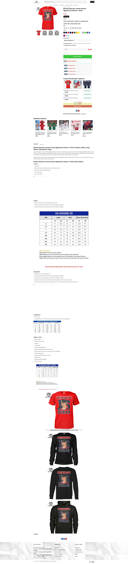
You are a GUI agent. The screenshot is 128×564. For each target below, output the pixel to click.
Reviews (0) (42, 144)
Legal (76, 556)
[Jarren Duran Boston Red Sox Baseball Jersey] (64, 125)
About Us (56, 547)
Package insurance (67, 43)
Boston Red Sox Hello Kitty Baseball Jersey (75, 133)
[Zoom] (37, 28)
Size (64, 25)
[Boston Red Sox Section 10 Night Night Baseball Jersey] (52, 125)
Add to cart (78, 56)
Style (64, 19)
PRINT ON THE (66, 38)
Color (64, 30)
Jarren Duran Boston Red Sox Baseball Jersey (64, 133)
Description (36, 144)
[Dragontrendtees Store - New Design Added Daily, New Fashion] (36, 1)
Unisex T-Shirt (66, 7)
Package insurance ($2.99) (70, 45)
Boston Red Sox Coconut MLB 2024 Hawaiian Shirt (72, 94)
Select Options (87, 90)
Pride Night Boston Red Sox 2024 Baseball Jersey (72, 97)
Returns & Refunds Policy (59, 549)
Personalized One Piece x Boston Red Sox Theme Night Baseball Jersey (40, 133)
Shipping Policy (78, 549)
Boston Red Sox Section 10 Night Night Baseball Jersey (52, 133)
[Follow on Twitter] (77, 111)
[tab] (36, 144)
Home (51, 5)
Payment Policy (78, 552)
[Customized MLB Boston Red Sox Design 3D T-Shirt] (88, 125)
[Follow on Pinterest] (79, 111)
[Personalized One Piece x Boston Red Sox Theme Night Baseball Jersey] (40, 125)
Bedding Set (62, 5)
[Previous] (38, 18)
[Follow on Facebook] (62, 539)
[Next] (57, 18)
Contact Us (76, 5)
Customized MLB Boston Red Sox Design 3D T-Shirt (88, 133)
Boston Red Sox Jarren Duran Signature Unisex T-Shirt (72, 90)
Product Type (55, 5)
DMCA (76, 554)
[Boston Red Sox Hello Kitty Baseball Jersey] (76, 125)
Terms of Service (58, 554)
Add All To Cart (77, 106)
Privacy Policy (57, 552)
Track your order (69, 5)
